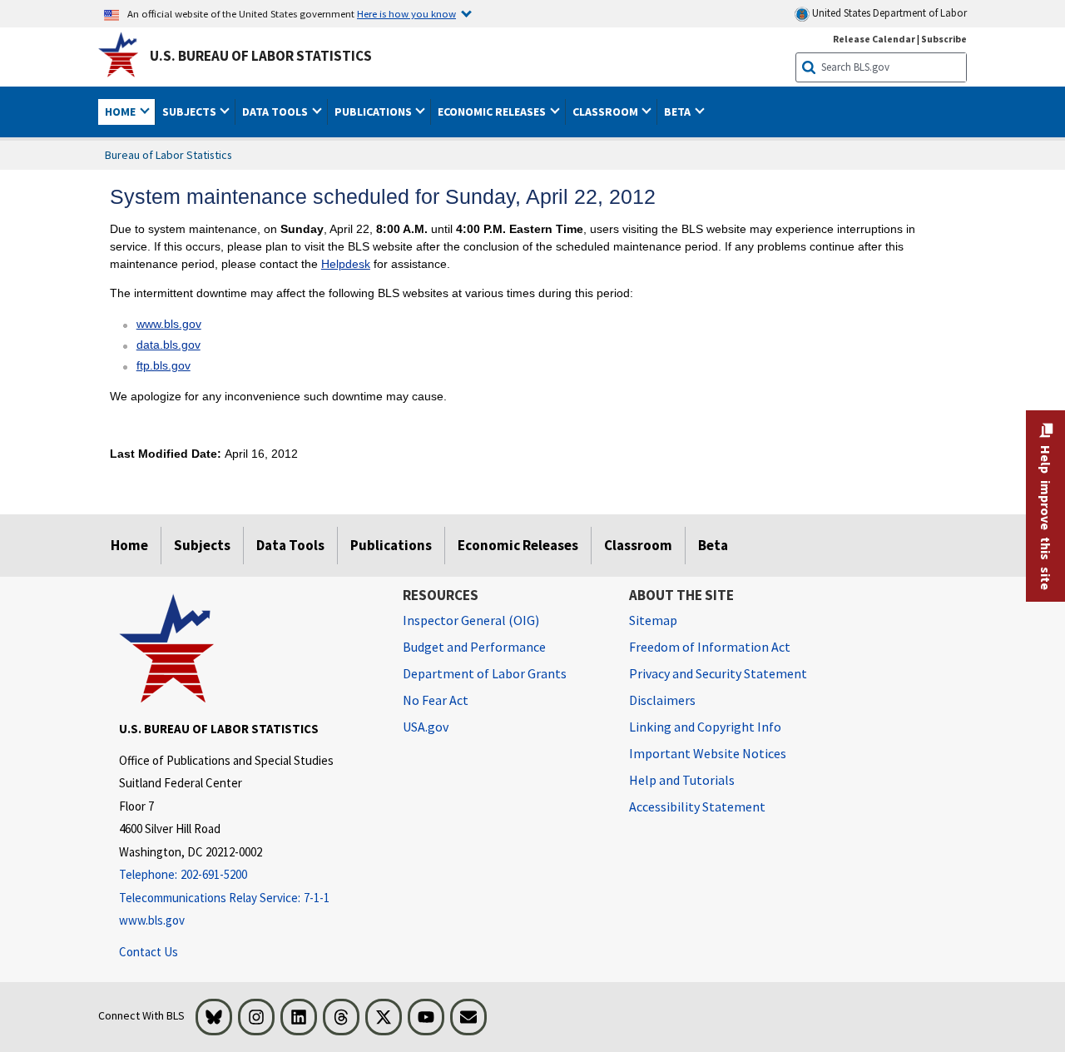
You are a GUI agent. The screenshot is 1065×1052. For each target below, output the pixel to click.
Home (129, 545)
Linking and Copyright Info (705, 726)
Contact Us (148, 952)
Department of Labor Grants (485, 673)
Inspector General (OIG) (471, 620)
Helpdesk (345, 263)
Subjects (202, 545)
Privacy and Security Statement (718, 673)
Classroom (638, 545)
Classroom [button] (606, 111)
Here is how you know (406, 13)
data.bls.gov (168, 344)
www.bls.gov (168, 323)
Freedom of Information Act (709, 646)
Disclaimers (662, 700)
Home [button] (121, 111)
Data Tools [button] (276, 111)
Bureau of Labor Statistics (168, 154)
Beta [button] (678, 111)
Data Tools (290, 545)
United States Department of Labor (888, 13)
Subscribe (944, 38)
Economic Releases (518, 545)
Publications (391, 545)
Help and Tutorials (682, 780)
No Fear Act (435, 700)
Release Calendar (874, 38)
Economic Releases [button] (493, 111)
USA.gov (425, 726)
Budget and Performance (474, 646)
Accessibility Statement (697, 806)
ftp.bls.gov (163, 365)
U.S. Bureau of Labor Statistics (261, 56)
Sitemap (653, 620)
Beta (713, 545)
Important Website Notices (707, 753)
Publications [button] (374, 111)
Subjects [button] (190, 111)
